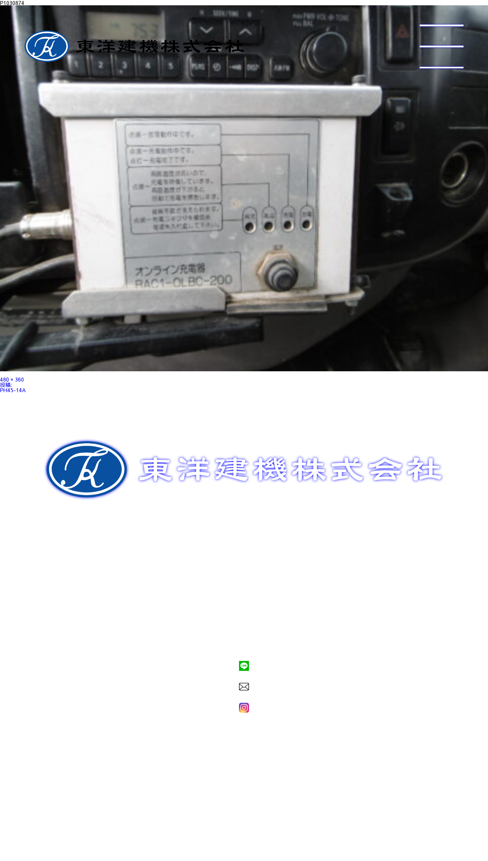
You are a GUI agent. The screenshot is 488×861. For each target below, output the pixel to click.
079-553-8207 (244, 643)
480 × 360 (12, 379)
